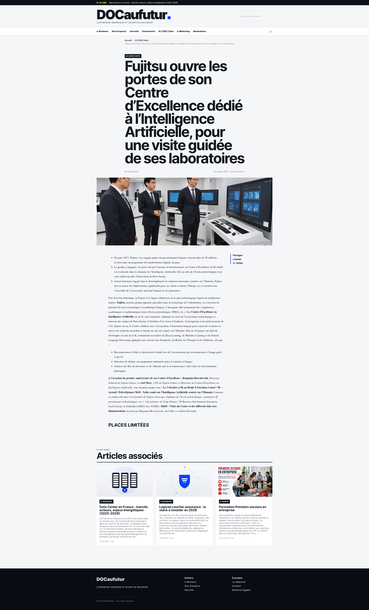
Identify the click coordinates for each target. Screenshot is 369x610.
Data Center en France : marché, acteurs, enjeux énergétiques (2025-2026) (143, 2)
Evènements (148, 31)
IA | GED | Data (166, 31)
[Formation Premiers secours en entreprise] (244, 481)
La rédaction (239, 581)
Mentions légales (241, 590)
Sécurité (134, 31)
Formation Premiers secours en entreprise (242, 508)
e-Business (102, 31)
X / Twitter (238, 263)
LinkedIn (237, 259)
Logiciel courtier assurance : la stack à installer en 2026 (182, 508)
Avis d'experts (119, 31)
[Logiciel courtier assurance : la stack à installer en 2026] (184, 481)
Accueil (128, 40)
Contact (236, 585)
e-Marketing (183, 31)
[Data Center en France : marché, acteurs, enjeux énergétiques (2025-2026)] (125, 481)
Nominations (199, 31)
